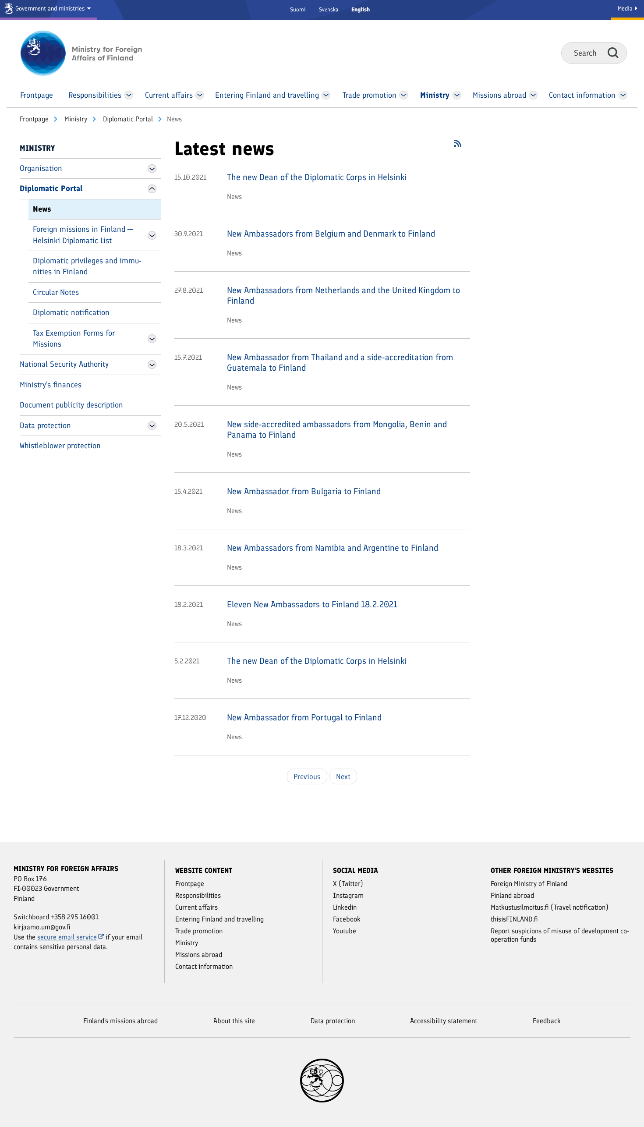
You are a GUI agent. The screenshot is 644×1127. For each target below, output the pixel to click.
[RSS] (457, 146)
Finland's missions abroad (120, 1021)
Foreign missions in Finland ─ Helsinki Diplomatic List (83, 234)
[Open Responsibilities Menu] (129, 95)
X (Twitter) (348, 883)
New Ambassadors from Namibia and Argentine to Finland (332, 547)
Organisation (41, 168)
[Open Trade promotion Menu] (403, 95)
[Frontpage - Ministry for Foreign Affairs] (91, 53)
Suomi (298, 9)
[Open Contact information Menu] (622, 95)
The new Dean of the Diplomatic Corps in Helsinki (317, 177)
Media (626, 8)
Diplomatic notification (71, 312)
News (42, 209)
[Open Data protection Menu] (152, 425)
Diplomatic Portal (127, 119)
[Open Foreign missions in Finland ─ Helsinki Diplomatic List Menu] (152, 235)
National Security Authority (64, 364)
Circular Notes (56, 292)
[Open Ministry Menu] (457, 95)
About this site (234, 1021)
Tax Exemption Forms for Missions (74, 338)
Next (343, 776)
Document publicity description (71, 405)
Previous (307, 776)
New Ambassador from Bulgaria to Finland (304, 491)
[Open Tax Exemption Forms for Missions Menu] (152, 338)
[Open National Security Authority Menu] (152, 364)
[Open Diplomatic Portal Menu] (152, 189)
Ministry (75, 119)
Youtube (344, 931)
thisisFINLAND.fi (514, 919)
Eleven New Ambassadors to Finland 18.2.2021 (312, 604)
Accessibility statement (443, 1021)
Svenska (328, 9)
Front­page (34, 119)
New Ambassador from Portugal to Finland (304, 717)
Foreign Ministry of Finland (529, 883)
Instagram (348, 895)
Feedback (547, 1021)
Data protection (45, 425)
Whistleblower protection (60, 445)
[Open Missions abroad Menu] (533, 95)
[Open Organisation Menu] (152, 168)
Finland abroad (512, 895)
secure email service (67, 937)
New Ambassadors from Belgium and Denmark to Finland (331, 233)
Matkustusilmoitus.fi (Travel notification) (550, 907)
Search (613, 52)
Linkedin (345, 907)
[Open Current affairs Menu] (200, 95)
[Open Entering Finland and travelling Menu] (326, 95)
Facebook (347, 919)
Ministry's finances (50, 385)
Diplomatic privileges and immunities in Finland (87, 266)
